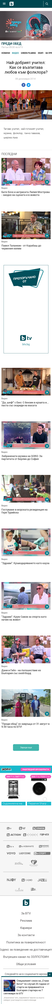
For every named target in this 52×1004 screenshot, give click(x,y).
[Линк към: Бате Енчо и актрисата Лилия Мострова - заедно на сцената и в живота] (26, 184)
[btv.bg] (9, 828)
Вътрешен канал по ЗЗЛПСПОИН (26, 957)
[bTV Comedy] (22, 828)
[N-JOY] (10, 880)
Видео (15, 53)
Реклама (26, 920)
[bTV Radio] (26, 880)
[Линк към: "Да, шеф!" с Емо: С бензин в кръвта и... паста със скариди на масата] (26, 394)
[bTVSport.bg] (39, 853)
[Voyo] (9, 853)
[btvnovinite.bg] (25, 846)
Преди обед (11, 43)
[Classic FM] (19, 889)
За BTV (26, 913)
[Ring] (42, 835)
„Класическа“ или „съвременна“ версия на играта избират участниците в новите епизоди (24, 998)
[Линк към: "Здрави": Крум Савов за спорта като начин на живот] (26, 608)
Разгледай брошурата (36, 769)
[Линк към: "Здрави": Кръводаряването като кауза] (26, 554)
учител (15, 128)
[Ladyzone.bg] (23, 853)
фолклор (18, 133)
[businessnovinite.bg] (42, 846)
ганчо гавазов (32, 133)
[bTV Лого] (26, 902)
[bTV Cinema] (39, 828)
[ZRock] (34, 889)
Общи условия (26, 964)
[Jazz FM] (41, 880)
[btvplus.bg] (9, 846)
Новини (5, 53)
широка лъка (11, 137)
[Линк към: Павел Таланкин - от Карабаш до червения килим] (26, 237)
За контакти (26, 935)
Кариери (26, 928)
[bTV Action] (11, 834)
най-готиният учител (32, 128)
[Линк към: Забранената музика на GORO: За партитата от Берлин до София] (26, 447)
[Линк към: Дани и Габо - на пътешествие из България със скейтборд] (26, 662)
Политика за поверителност (26, 942)
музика (7, 133)
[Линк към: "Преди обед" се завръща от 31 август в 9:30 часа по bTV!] (26, 715)
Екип (40, 53)
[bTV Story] (28, 834)
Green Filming (28, 53)
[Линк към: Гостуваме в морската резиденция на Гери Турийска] (26, 501)
